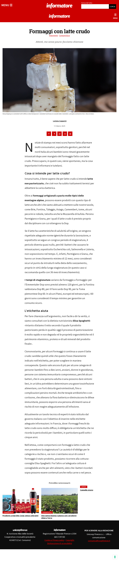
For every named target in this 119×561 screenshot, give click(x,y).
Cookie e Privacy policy (54, 540)
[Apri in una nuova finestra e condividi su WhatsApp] (59, 133)
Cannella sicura (86, 490)
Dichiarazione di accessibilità (59, 543)
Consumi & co (64, 35)
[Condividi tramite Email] (65, 133)
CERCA (112, 6)
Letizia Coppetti (59, 121)
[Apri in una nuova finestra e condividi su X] (54, 133)
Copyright (70, 540)
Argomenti (53, 35)
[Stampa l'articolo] (70, 133)
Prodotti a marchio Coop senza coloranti (20, 515)
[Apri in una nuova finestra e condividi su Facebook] (48, 133)
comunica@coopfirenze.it (99, 540)
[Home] (59, 5)
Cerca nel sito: (86, 3)
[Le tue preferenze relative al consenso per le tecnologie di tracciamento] (115, 557)
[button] (6, 5)
